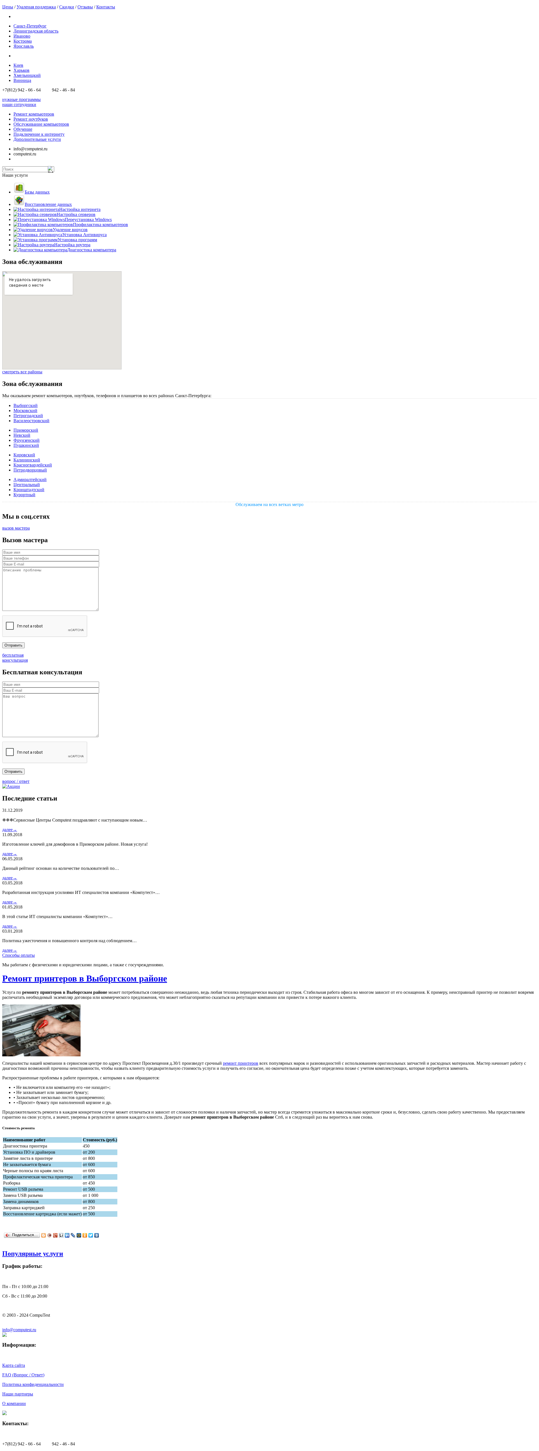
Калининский (26, 459)
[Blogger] (44, 1235)
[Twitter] (91, 1235)
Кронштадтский (28, 489)
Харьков (21, 70)
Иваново (21, 36)
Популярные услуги (32, 1253)
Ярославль (23, 46)
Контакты (105, 6)
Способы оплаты (18, 955)
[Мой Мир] (79, 1235)
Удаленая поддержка (36, 6)
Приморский (25, 430)
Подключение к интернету (39, 134)
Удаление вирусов (70, 229)
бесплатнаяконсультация (15, 658)
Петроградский (28, 415)
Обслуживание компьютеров (41, 124)
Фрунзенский (26, 440)
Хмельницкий (27, 75)
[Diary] (49, 1235)
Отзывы (85, 6)
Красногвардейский (32, 465)
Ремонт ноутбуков (30, 119)
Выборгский (25, 405)
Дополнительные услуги (37, 139)
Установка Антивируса (84, 234)
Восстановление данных (48, 204)
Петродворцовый (30, 470)
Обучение (22, 129)
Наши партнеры (17, 1394)
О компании (14, 1403)
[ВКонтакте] (97, 1235)
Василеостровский (31, 420)
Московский (25, 410)
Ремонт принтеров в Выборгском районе (84, 978)
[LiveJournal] (73, 1235)
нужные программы (21, 99)
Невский (21, 435)
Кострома (22, 41)
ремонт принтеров (240, 1063)
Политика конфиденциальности (33, 1384)
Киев (18, 65)
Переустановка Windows (88, 219)
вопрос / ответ (15, 781)
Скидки (66, 6)
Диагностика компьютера (91, 249)
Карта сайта (13, 1365)
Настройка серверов (76, 214)
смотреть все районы (22, 371)
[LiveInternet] (61, 1235)
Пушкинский (26, 445)
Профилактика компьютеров (100, 224)
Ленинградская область (35, 31)
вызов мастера (16, 528)
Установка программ (77, 239)
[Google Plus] (55, 1235)
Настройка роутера (72, 244)
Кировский (24, 454)
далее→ (9, 829)
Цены (7, 6)
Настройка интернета (80, 209)
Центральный (26, 484)
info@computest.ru (19, 1329)
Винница (22, 80)
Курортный (24, 494)
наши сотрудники (19, 104)
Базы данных (37, 192)
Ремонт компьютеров (33, 114)
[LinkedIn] (67, 1235)
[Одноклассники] (85, 1235)
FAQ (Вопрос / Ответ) (23, 1374)
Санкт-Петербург (30, 26)
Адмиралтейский (30, 479)
